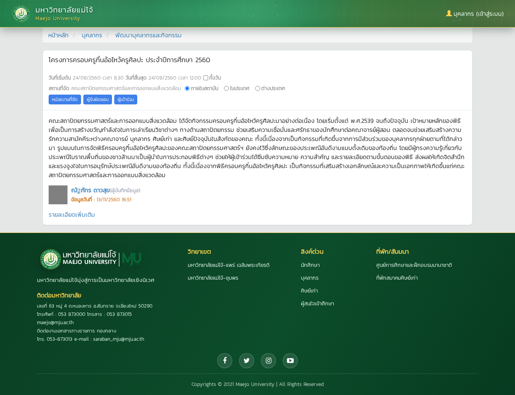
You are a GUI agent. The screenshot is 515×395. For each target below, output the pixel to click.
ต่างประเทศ (273, 88)
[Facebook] (224, 360)
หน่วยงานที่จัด (65, 99)
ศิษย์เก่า (309, 291)
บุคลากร (92, 35)
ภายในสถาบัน (204, 88)
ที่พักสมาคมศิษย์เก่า (397, 278)
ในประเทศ (240, 88)
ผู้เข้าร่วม (126, 99)
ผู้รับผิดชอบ (98, 99)
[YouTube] (290, 360)
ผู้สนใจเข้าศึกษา (317, 304)
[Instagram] (268, 360)
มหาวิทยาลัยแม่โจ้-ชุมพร (213, 278)
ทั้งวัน (215, 77)
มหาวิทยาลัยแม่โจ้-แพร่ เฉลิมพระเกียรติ (229, 265)
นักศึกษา (310, 265)
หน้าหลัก (58, 35)
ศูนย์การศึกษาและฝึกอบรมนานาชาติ (414, 265)
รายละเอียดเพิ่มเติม (72, 214)
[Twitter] (246, 360)
